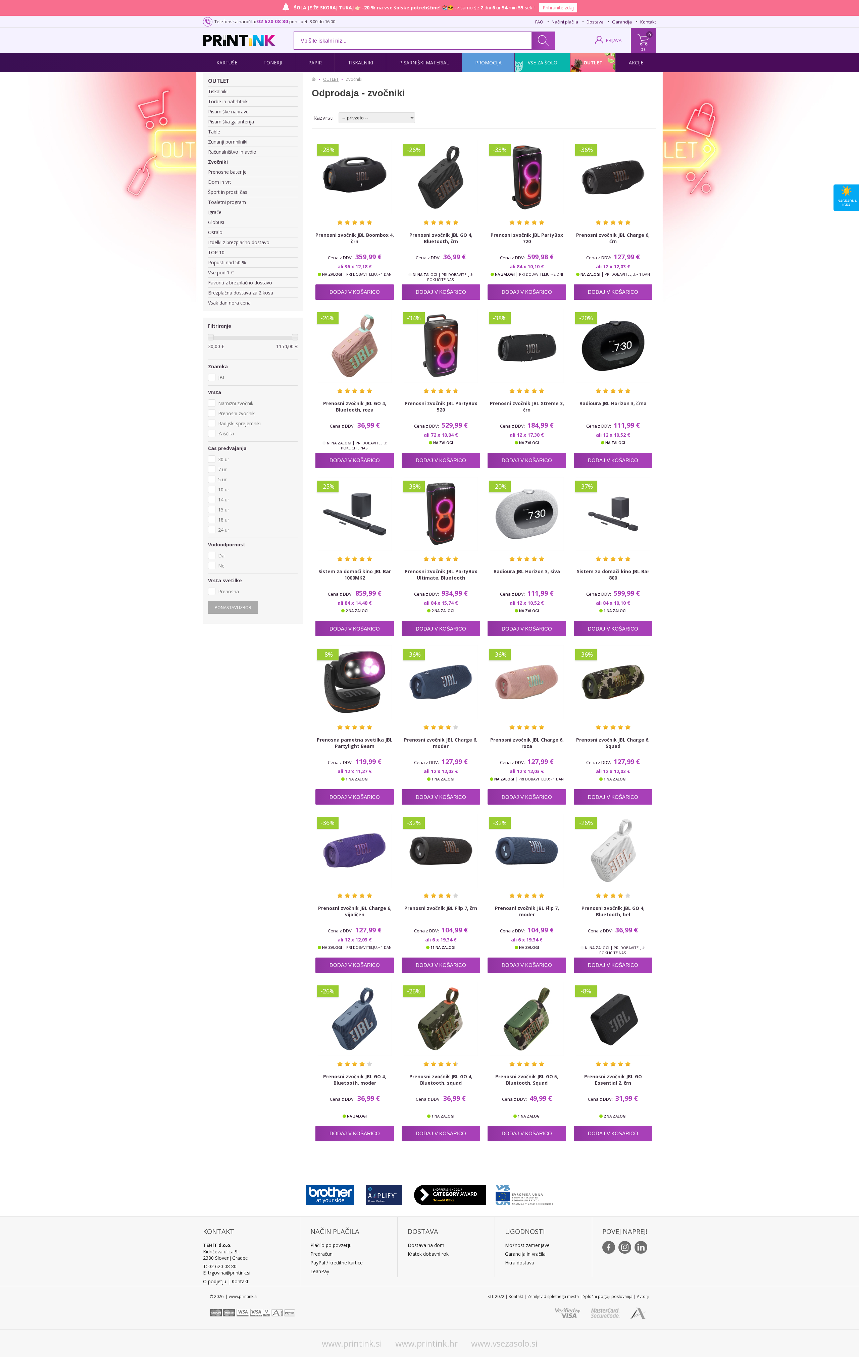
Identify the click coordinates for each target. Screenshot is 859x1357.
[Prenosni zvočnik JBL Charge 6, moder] (441, 682)
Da (221, 555)
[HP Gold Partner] (384, 1193)
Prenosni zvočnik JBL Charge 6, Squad (613, 743)
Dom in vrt (219, 182)
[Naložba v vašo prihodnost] (524, 1193)
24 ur (223, 530)
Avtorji (643, 1296)
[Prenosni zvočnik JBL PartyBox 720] (527, 177)
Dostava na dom (426, 1245)
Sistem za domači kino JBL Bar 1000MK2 (354, 574)
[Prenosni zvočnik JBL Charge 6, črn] (613, 177)
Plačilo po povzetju (331, 1245)
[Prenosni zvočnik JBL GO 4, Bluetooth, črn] (441, 177)
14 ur (223, 499)
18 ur (223, 520)
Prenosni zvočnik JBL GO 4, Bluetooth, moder (354, 1079)
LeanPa (318, 1271)
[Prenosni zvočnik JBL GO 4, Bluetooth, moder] (355, 1019)
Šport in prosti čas (227, 192)
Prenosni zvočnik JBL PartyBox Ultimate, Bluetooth (441, 574)
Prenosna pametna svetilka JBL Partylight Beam (355, 743)
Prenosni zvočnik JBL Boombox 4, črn (354, 238)
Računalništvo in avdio (232, 152)
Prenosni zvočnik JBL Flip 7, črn (440, 908)
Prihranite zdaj (558, 7)
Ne (221, 565)
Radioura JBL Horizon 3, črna (613, 403)
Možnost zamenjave (527, 1245)
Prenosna (228, 591)
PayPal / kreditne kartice (336, 1262)
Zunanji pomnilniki (227, 142)
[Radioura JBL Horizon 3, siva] (527, 514)
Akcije (636, 62)
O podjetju (214, 1281)
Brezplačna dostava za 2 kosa (240, 292)
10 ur (223, 489)
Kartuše (226, 62)
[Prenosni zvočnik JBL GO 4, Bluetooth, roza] (355, 346)
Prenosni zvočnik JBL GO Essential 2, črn (613, 1079)
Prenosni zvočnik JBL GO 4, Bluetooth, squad (440, 1079)
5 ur (222, 479)
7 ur (222, 469)
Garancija (622, 22)
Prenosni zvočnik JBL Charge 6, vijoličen (355, 911)
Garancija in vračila (525, 1254)
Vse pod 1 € (221, 272)
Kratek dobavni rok (428, 1254)
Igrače (214, 212)
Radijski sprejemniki (239, 423)
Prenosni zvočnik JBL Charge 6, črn (613, 238)
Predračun (321, 1254)
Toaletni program (227, 202)
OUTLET (219, 81)
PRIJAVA (613, 40)
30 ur (223, 459)
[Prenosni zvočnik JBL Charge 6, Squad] (613, 682)
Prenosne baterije (227, 172)
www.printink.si (352, 1343)
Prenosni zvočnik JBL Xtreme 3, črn (527, 406)
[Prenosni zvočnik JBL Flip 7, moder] (527, 850)
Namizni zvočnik (235, 403)
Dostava (595, 22)
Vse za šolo (542, 62)
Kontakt (648, 22)
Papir (315, 62)
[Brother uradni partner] (330, 1193)
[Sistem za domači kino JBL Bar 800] (613, 514)
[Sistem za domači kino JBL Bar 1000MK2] (355, 514)
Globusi (216, 222)
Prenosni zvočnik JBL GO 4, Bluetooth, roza (354, 406)
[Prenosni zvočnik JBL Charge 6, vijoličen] (355, 850)
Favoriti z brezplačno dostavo (240, 282)
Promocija (488, 62)
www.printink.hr (426, 1343)
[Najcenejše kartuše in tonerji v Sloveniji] (239, 40)
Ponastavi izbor (233, 607)
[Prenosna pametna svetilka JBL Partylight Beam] (355, 682)
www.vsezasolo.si (504, 1343)
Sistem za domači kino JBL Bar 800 (613, 574)
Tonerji (272, 62)
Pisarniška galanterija (231, 121)
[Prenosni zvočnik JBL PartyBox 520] (441, 346)
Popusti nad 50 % (227, 262)
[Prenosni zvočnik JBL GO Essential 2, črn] (613, 1019)
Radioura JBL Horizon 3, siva (527, 571)
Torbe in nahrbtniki (228, 101)
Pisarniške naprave (228, 111)
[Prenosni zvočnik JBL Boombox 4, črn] (355, 177)
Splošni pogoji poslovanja (608, 1296)
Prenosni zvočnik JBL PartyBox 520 (441, 406)
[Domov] (315, 79)
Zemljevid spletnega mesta (553, 1296)
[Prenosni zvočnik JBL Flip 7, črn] (441, 850)
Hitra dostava (519, 1262)
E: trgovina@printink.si (226, 1272)
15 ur (223, 509)
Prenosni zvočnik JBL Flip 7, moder (527, 911)
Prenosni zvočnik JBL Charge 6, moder (440, 743)
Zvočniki (218, 162)
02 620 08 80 (272, 21)
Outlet (593, 62)
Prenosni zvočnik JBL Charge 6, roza (527, 743)
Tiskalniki (360, 62)
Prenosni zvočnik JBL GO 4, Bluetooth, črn (440, 238)
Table (214, 131)
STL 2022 (496, 1296)
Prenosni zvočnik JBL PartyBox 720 (527, 238)
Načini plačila (565, 22)
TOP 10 (216, 252)
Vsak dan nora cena (229, 303)
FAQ (539, 22)
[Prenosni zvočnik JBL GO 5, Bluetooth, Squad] (527, 1019)
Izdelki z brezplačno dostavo (238, 242)
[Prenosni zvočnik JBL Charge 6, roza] (527, 682)
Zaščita (226, 433)
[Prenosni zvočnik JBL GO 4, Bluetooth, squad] (441, 1019)
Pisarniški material (424, 62)
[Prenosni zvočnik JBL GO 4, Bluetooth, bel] (613, 850)
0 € (643, 49)
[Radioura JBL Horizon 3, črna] (613, 346)
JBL (221, 377)
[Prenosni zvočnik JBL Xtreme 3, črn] (527, 346)
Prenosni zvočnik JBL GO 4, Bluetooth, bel (613, 911)
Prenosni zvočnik (236, 413)
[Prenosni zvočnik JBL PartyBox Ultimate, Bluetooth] (441, 514)
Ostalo (215, 232)
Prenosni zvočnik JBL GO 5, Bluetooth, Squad (526, 1079)
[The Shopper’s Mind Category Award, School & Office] (450, 1193)
